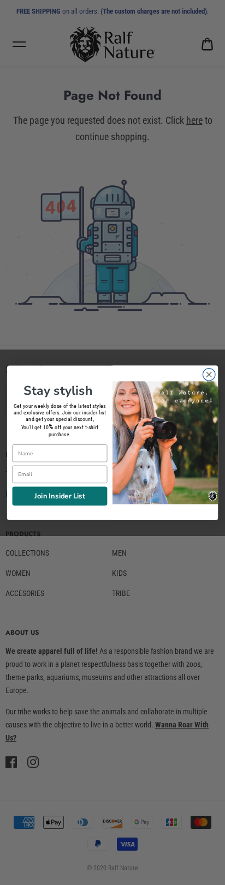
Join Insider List (59, 495)
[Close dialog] (209, 374)
